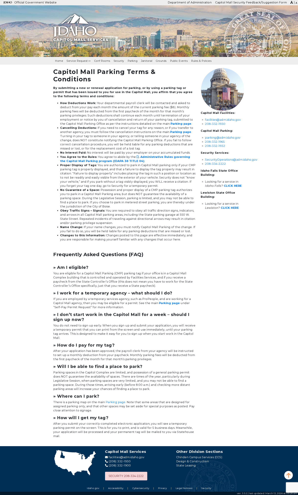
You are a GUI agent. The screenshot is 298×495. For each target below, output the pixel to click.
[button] (288, 475)
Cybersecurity (140, 488)
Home (59, 60)
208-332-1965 (215, 141)
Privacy (162, 488)
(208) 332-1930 (120, 461)
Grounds (161, 60)
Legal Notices (184, 488)
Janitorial (146, 60)
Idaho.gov (93, 488)
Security (119, 60)
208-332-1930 (215, 124)
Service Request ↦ (79, 60)
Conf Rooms (102, 60)
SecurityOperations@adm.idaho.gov (231, 159)
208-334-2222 (215, 163)
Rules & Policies (201, 60)
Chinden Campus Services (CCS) (199, 457)
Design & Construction (192, 461)
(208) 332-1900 (120, 465)
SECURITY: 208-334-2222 (126, 476)
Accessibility (115, 488)
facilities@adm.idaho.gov (223, 119)
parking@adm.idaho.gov (223, 137)
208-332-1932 (215, 146)
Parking (133, 60)
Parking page (115, 402)
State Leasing (186, 465)
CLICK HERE (233, 185)
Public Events (179, 60)
